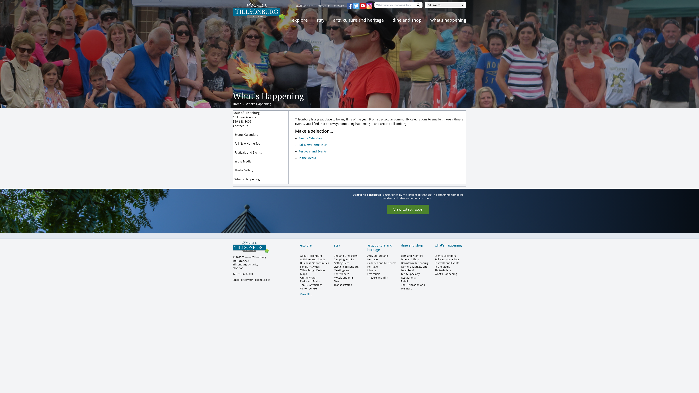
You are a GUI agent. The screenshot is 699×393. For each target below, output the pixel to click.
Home (237, 104)
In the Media (307, 158)
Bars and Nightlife (412, 255)
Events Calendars (311, 138)
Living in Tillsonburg (346, 266)
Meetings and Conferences (342, 272)
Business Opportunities (314, 263)
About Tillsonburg (311, 255)
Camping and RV (344, 259)
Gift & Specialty (410, 274)
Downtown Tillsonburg (415, 263)
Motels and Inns (344, 277)
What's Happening (448, 20)
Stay (320, 20)
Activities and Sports (312, 259)
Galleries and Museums (381, 263)
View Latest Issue (407, 209)
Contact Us (322, 6)
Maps (303, 274)
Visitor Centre (308, 288)
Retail (404, 281)
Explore (300, 20)
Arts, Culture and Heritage (358, 20)
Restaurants (408, 277)
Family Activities (310, 266)
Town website (304, 6)
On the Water (308, 277)
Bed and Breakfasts (346, 255)
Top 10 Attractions (311, 285)
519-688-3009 (242, 122)
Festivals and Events (313, 151)
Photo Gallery (243, 170)
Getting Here (341, 263)
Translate (338, 6)
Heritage (372, 266)
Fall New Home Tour (313, 145)
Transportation (343, 285)
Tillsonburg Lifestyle (312, 270)
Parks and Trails (310, 281)
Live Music (373, 274)
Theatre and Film (377, 277)
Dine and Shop (407, 20)
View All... (306, 294)
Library (371, 270)
